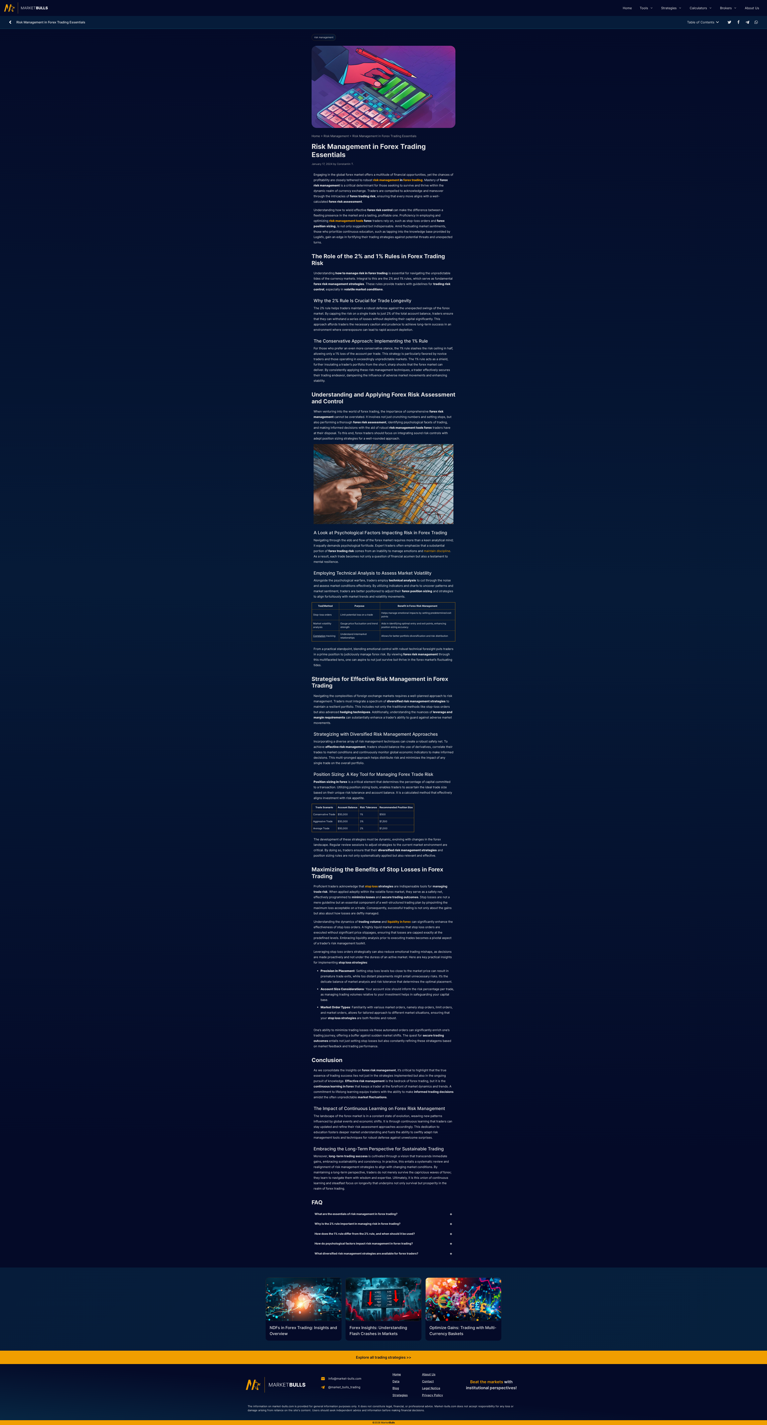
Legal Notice (431, 1388)
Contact (428, 1381)
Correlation (319, 635)
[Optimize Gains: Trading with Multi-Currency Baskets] (463, 1300)
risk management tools (346, 221)
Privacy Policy (432, 1395)
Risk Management (336, 136)
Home (627, 8)
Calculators (698, 8)
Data (395, 1381)
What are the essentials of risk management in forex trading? (356, 1214)
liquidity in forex (399, 922)
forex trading (413, 180)
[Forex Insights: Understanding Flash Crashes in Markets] (383, 1300)
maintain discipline (437, 551)
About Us (752, 8)
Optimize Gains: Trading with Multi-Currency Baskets (462, 1330)
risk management (323, 37)
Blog (395, 1388)
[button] (729, 22)
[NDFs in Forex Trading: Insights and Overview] (304, 1300)
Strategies (669, 8)
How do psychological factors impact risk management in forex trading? (364, 1243)
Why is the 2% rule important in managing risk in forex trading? (357, 1223)
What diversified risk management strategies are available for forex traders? (366, 1253)
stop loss (371, 886)
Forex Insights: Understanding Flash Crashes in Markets (378, 1330)
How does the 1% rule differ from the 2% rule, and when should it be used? (365, 1233)
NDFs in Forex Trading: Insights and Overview (303, 1330)
